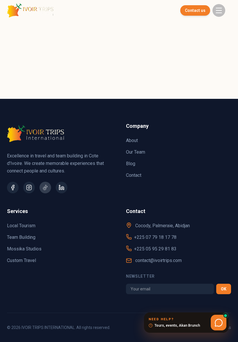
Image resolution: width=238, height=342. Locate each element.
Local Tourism (21, 225)
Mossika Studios (24, 249)
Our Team (135, 152)
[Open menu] (218, 10)
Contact (133, 175)
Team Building (21, 237)
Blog (130, 163)
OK (223, 289)
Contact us (195, 10)
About (132, 140)
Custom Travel (21, 260)
